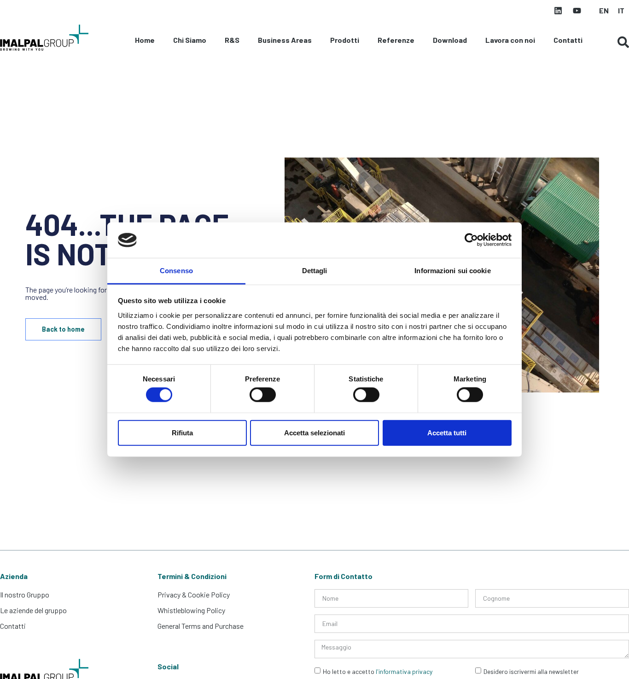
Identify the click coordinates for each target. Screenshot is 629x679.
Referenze (396, 39)
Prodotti (344, 39)
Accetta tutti (446, 432)
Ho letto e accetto (377, 671)
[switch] (263, 394)
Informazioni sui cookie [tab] (452, 271)
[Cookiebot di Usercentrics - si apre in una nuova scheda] (471, 240)
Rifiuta (182, 432)
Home (145, 39)
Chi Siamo (189, 39)
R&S (232, 39)
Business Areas (285, 39)
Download (450, 39)
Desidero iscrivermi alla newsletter (531, 671)
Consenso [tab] (176, 271)
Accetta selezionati (314, 432)
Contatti (567, 39)
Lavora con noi (510, 39)
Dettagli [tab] (314, 271)
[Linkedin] (558, 10)
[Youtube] (577, 10)
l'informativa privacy (404, 671)
